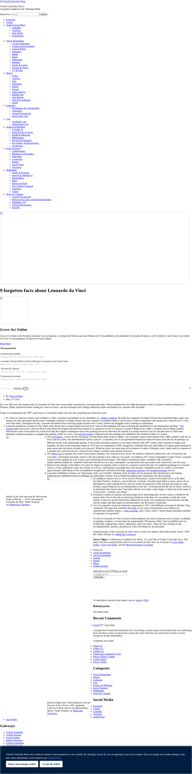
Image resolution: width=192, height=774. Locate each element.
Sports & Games (20, 65)
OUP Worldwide (14, 745)
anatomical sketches (135, 470)
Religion (16, 62)
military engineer (109, 418)
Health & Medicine (21, 135)
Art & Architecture (21, 43)
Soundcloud (17, 36)
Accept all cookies (51, 764)
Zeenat (96, 625)
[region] (96, 760)
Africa (15, 76)
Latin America (19, 92)
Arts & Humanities (15, 41)
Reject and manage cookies (22, 764)
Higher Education (14, 740)
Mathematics (18, 137)
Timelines (16, 189)
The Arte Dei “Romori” (10, 369)
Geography (17, 159)
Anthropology (18, 151)
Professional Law (20, 124)
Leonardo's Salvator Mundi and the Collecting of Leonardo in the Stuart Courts (34, 361)
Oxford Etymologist (21, 113)
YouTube (16, 30)
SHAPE (16, 207)
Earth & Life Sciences (22, 132)
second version (86, 434)
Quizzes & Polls (19, 183)
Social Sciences (13, 148)
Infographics (18, 178)
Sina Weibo (17, 33)
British (15, 86)
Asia (14, 81)
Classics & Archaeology (23, 46)
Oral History (18, 97)
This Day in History (21, 100)
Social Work (18, 164)
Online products (100, 566)
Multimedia (11, 170)
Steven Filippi (16, 396)
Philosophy (17, 59)
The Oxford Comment (22, 186)
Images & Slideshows (22, 175)
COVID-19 (17, 129)
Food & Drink (19, 49)
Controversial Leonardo (11, 376)
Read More (5, 343)
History (9, 73)
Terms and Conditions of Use (107, 654)
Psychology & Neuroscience (25, 143)
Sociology (17, 167)
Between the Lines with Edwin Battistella (31, 199)
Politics (15, 162)
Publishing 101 (19, 202)
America (16, 78)
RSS (146, 600)
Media (15, 54)
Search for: (5, 14)
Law (8, 119)
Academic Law (19, 121)
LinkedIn (16, 27)
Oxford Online (13, 737)
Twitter (9, 22)
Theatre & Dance (20, 68)
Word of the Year (20, 116)
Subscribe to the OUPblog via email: (110, 571)
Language (10, 105)
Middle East (17, 94)
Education (17, 156)
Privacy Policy (101, 589)
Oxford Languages (15, 743)
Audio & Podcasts (20, 172)
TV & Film (17, 70)
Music (15, 57)
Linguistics (17, 111)
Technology (17, 146)
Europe (15, 89)
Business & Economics (23, 154)
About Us (97, 646)
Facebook (10, 19)
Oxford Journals (13, 735)
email (138, 600)
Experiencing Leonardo (10, 354)
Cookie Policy (100, 659)
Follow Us (98, 648)
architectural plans (158, 470)
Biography (17, 84)
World (15, 102)
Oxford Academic (14, 732)
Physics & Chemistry (22, 140)
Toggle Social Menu (15, 25)
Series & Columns (14, 194)
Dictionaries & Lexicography (26, 108)
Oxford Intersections (21, 205)
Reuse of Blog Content (104, 656)
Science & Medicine (15, 127)
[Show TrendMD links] (190, 388)
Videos (15, 191)
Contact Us (98, 651)
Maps (14, 180)
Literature (16, 51)
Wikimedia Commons (125, 534)
